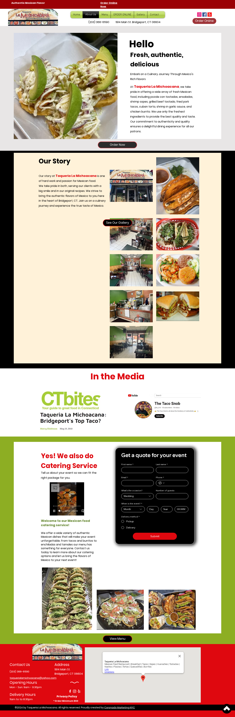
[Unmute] (60, 511)
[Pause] (54, 511)
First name (127, 464)
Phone (160, 477)
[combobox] (137, 496)
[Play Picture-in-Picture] (83, 511)
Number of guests (165, 490)
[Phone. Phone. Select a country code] (161, 483)
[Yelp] (79, 691)
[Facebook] (204, 14)
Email (124, 477)
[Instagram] (199, 14)
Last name (162, 464)
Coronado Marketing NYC (119, 707)
